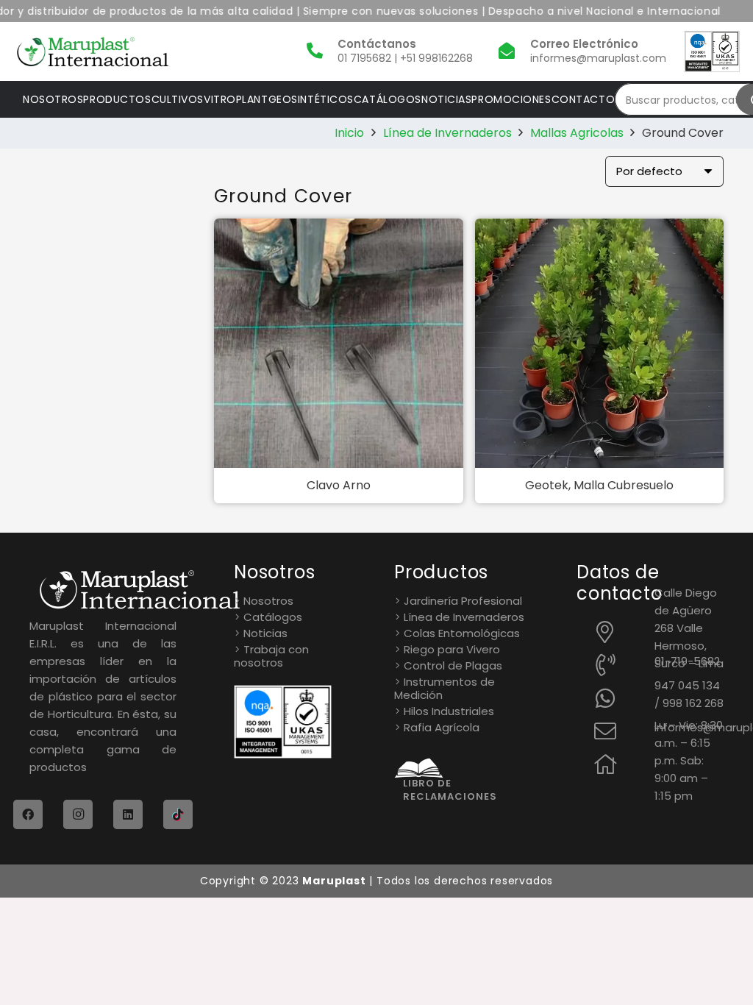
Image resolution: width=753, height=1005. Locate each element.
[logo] (93, 52)
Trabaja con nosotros (271, 656)
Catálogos (272, 617)
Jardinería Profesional (463, 600)
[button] (338, 518)
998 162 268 (693, 703)
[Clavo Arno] (338, 343)
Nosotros (268, 600)
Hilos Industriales (449, 711)
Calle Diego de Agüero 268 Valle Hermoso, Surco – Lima (689, 628)
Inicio (349, 132)
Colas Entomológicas (462, 633)
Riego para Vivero (452, 649)
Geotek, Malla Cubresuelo (599, 485)
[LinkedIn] (128, 814)
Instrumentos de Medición (444, 688)
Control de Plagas (453, 665)
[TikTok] (178, 814)
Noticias (265, 633)
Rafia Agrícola (441, 727)
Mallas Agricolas (577, 132)
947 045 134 (687, 685)
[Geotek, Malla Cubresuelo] (599, 343)
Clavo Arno (339, 485)
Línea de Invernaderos (447, 132)
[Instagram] (78, 814)
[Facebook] (28, 814)
